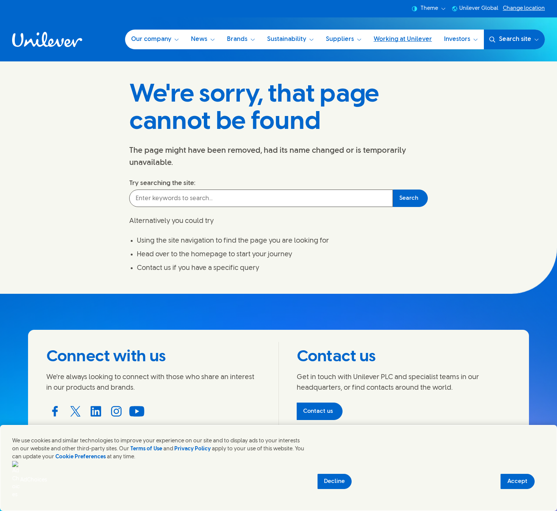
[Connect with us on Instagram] (116, 411)
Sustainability (286, 39)
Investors (457, 39)
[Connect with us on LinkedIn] (96, 411)
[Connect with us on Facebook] (55, 411)
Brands (237, 39)
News (199, 39)
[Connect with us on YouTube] (137, 411)
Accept (517, 481)
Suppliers (340, 39)
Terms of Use (146, 449)
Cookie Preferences (80, 457)
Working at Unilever (403, 39)
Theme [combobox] (429, 8)
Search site (515, 39)
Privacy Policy (192, 449)
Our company (151, 39)
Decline (334, 481)
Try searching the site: (162, 183)
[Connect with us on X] (75, 411)
